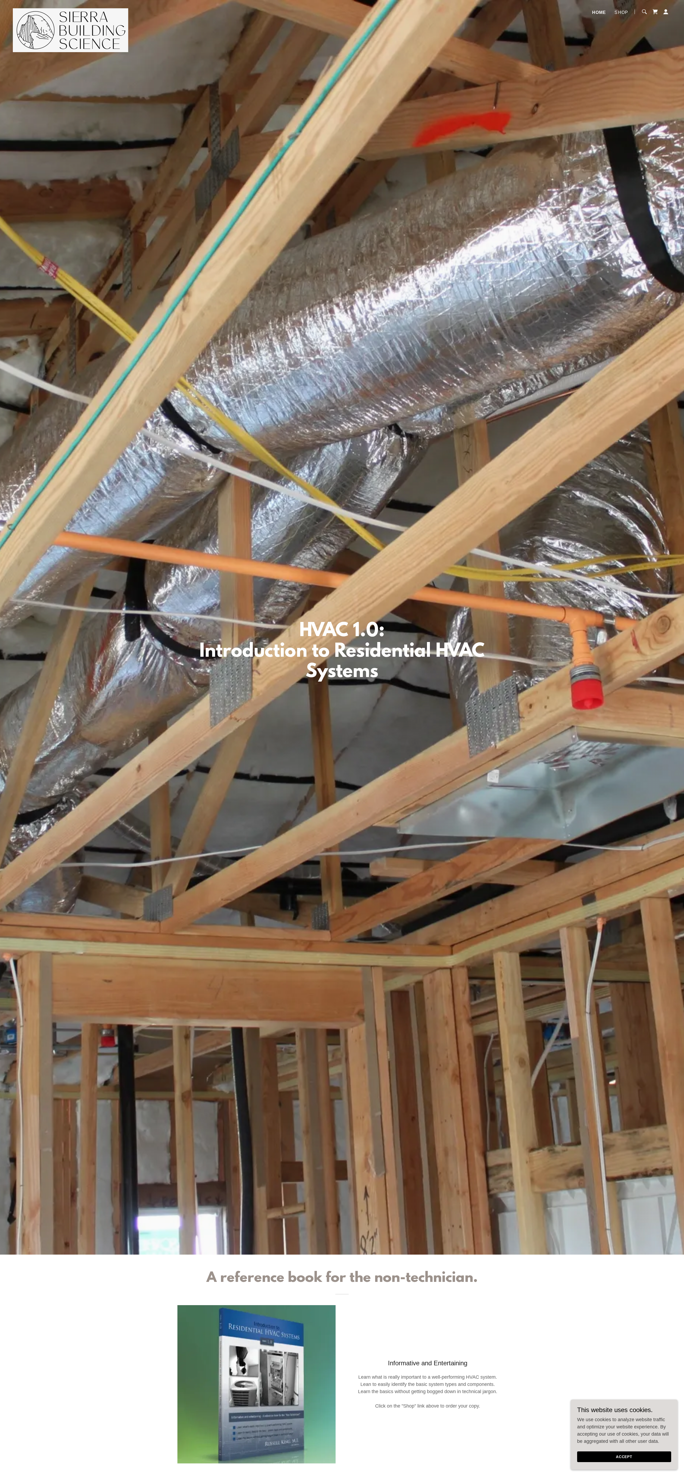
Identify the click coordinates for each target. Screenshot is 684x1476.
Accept (624, 1457)
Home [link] (599, 12)
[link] (70, 10)
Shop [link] (621, 12)
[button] (665, 11)
